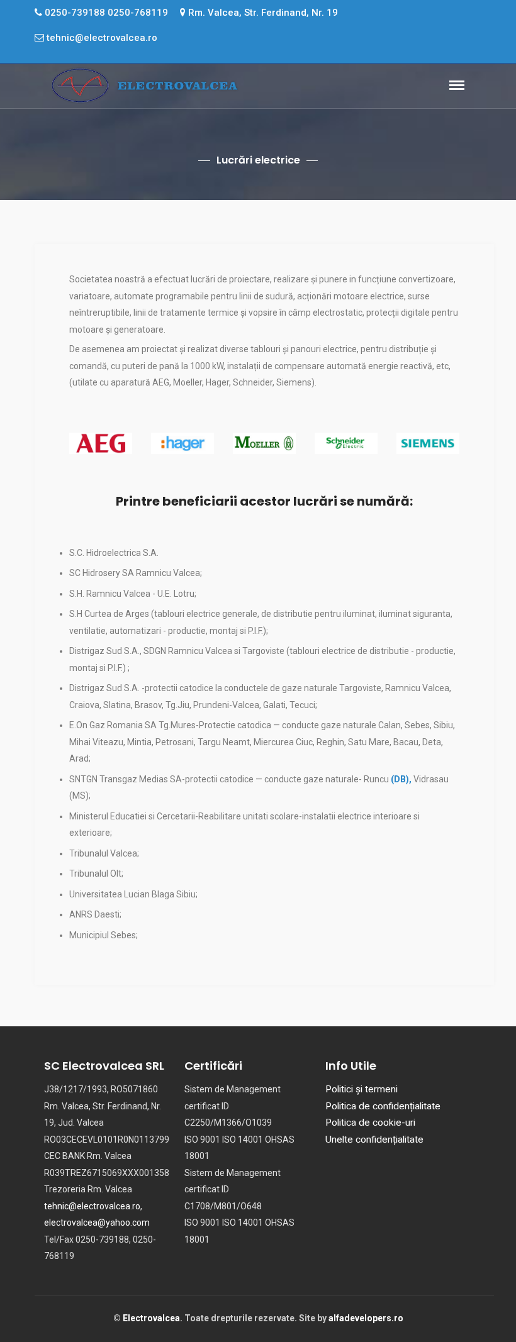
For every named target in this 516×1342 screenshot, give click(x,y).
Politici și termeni (361, 1089)
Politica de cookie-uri (370, 1122)
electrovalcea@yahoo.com (97, 1222)
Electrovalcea (151, 1318)
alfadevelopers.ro (365, 1318)
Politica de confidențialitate (382, 1106)
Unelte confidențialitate (374, 1139)
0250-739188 (75, 12)
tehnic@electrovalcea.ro (100, 37)
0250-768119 (138, 12)
